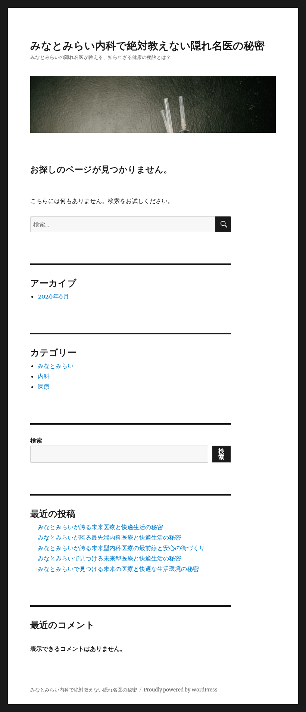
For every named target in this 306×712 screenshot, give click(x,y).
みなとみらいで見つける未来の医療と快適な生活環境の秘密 (118, 568)
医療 (44, 386)
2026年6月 (53, 296)
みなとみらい (56, 365)
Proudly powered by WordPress (181, 690)
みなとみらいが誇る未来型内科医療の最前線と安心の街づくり (121, 548)
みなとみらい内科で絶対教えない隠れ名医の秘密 (147, 45)
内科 (44, 376)
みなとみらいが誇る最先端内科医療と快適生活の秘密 (109, 537)
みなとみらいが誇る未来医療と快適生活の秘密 (100, 527)
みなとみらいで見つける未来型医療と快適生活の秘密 (109, 558)
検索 (36, 440)
